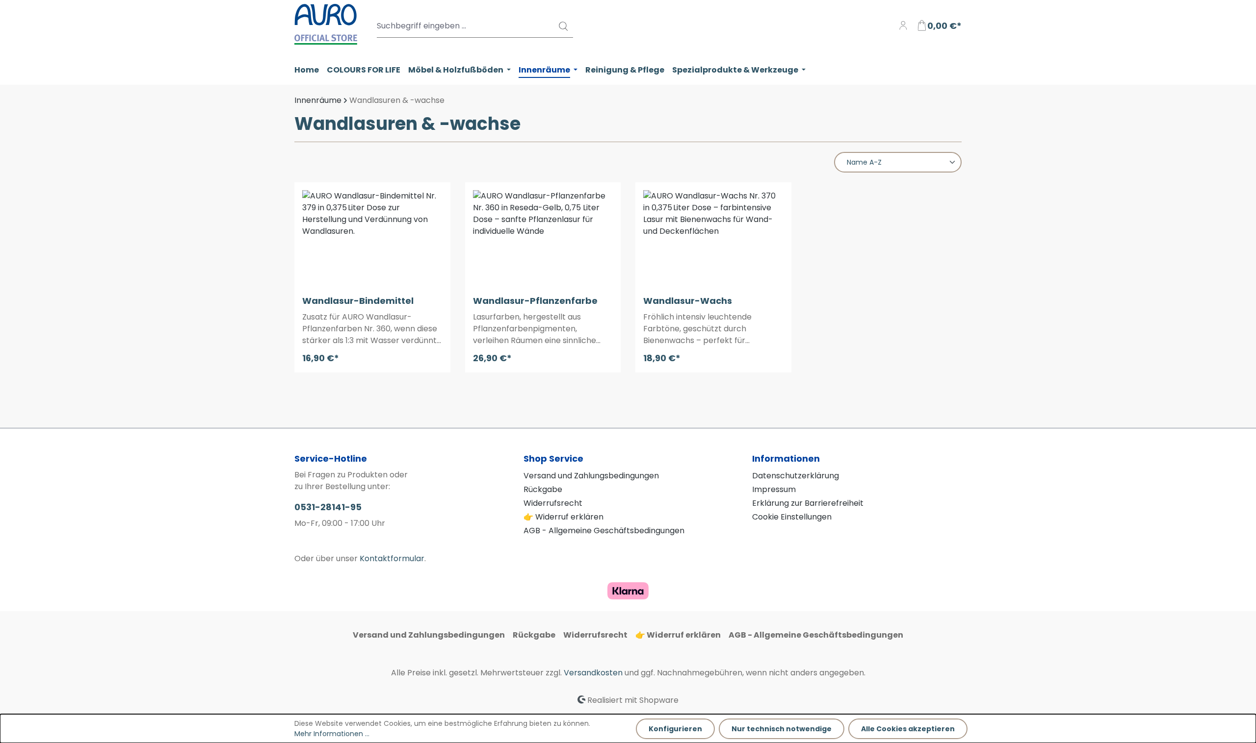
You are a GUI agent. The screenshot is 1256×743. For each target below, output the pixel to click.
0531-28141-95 (328, 507)
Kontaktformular (392, 558)
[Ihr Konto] (903, 26)
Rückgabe (542, 489)
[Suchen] (562, 26)
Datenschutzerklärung (795, 475)
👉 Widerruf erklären (563, 516)
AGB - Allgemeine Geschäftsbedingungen (603, 530)
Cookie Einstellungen (792, 516)
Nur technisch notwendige (782, 729)
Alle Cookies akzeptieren (908, 729)
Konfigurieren (675, 729)
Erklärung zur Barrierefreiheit (808, 503)
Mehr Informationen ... (331, 734)
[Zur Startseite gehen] (325, 24)
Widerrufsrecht (552, 503)
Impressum (774, 489)
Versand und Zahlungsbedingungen (591, 475)
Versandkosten (593, 672)
